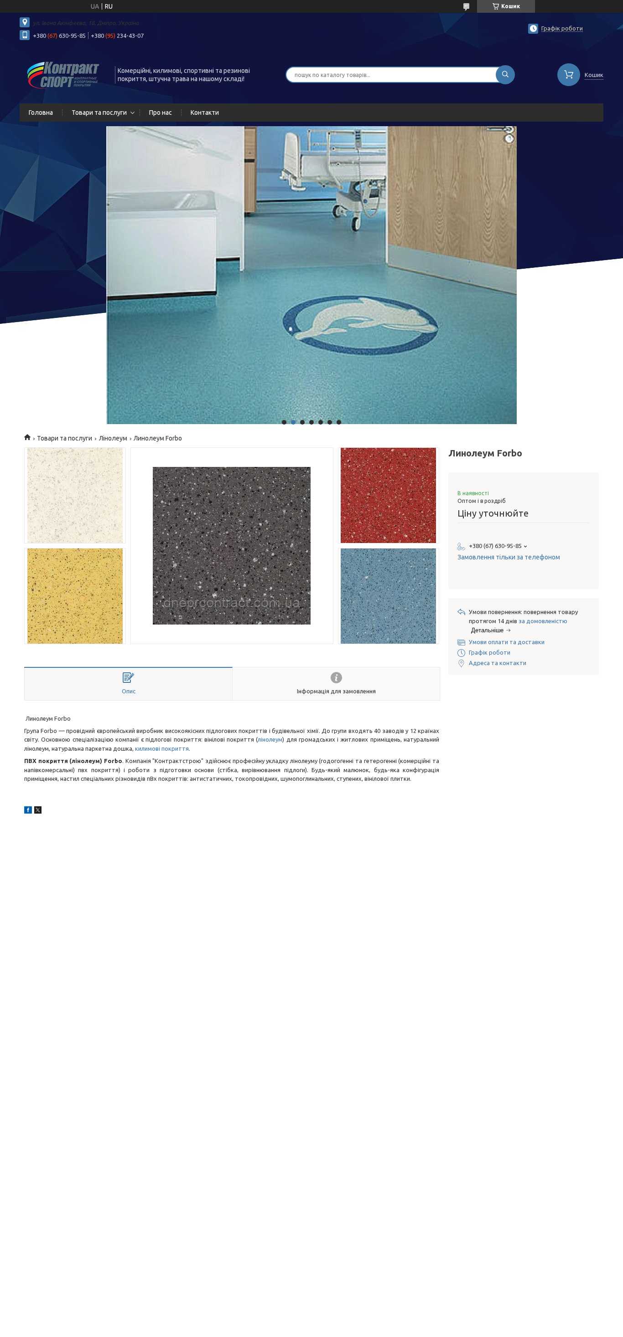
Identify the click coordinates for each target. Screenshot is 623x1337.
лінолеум (270, 739)
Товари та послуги (99, 112)
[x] (38, 811)
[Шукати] (505, 74)
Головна (41, 112)
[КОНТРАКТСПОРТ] (63, 74)
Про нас (160, 112)
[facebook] (28, 811)
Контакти (205, 112)
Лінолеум (113, 438)
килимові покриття (162, 748)
